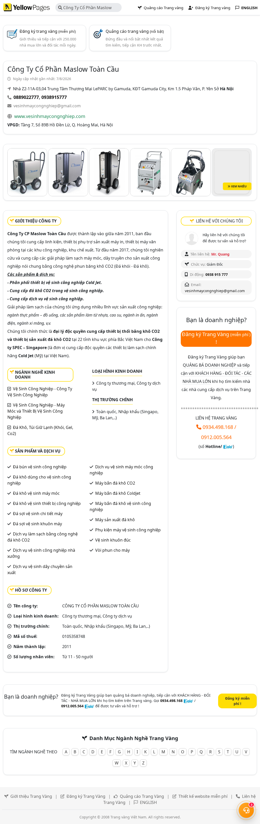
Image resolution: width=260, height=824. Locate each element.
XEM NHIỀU (238, 186)
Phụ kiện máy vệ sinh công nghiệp (128, 530)
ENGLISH (148, 802)
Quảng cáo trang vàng (135, 31)
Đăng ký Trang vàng (212, 7)
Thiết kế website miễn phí (203, 796)
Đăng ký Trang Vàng (86, 796)
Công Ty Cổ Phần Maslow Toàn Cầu (85, 8)
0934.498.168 (218, 427)
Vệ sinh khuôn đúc (113, 540)
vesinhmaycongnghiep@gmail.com (47, 106)
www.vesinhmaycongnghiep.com (49, 116)
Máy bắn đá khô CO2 (115, 483)
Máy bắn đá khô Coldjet (117, 493)
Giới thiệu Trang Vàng (31, 796)
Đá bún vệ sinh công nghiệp (40, 467)
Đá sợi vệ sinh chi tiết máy (37, 513)
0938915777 (54, 97)
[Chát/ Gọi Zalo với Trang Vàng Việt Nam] (228, 446)
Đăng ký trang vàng (48, 31)
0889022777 (26, 97)
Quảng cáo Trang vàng (163, 7)
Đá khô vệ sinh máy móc (36, 493)
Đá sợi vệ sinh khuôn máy (37, 524)
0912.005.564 (216, 437)
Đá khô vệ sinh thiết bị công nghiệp (47, 503)
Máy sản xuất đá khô (115, 519)
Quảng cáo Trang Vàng (142, 796)
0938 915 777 (216, 274)
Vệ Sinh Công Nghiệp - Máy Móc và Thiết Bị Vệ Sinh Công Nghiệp (36, 411)
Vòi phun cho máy (112, 550)
